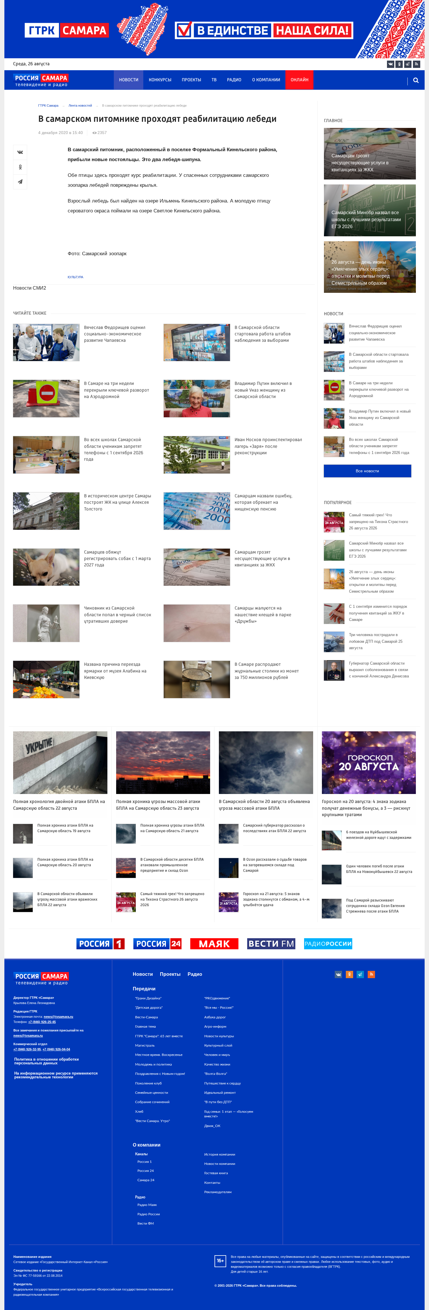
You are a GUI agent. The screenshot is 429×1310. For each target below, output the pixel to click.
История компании (219, 1154)
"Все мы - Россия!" (218, 1007)
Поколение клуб (148, 1083)
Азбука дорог (215, 1017)
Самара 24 (145, 1180)
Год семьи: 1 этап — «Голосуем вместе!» (228, 1114)
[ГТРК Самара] (41, 80)
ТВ (214, 80)
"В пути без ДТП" (218, 1102)
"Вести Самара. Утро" (152, 1121)
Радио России (148, 1214)
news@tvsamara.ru (58, 1016)
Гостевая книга (216, 1173)
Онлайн (299, 80)
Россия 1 (144, 1161)
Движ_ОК (212, 1126)
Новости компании (219, 1163)
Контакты (212, 1182)
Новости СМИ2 (29, 288)
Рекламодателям (217, 1192)
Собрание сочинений (152, 1102)
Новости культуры (219, 1036)
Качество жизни (217, 1064)
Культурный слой (218, 1045)
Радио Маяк (147, 1205)
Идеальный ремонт (220, 1092)
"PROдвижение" (217, 998)
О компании (266, 80)
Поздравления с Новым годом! (160, 1073)
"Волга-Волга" (215, 1073)
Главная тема (145, 1026)
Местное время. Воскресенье (158, 1055)
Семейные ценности (151, 1092)
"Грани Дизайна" (148, 998)
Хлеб (139, 1111)
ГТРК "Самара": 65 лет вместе (159, 1036)
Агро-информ (215, 1026)
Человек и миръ (217, 1055)
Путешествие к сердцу (222, 1083)
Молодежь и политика (153, 1064)
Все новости (367, 471)
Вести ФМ (145, 1223)
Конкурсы (160, 80)
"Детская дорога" (149, 1007)
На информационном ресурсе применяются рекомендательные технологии (56, 1075)
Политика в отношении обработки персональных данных (46, 1061)
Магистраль (145, 1045)
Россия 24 (145, 1170)
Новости (128, 80)
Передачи (144, 988)
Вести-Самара (146, 1017)
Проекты (191, 80)
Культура (75, 277)
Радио (234, 80)
